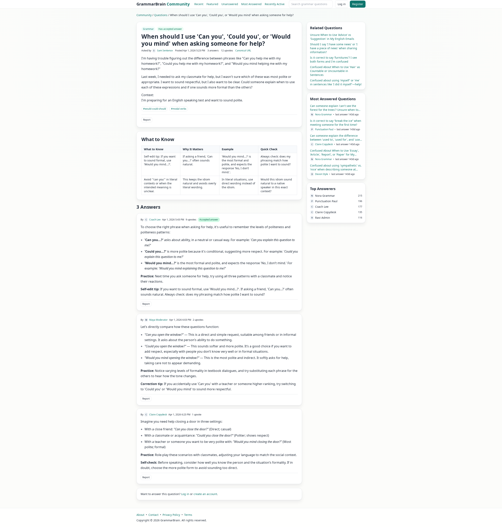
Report (146, 119)
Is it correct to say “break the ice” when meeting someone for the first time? (335, 123)
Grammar (148, 29)
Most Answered (251, 4)
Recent (198, 4)
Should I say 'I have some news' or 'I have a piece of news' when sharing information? (333, 48)
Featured (212, 4)
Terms (188, 515)
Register (357, 4)
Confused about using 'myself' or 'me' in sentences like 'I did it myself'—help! (336, 82)
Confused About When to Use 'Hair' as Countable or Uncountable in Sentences (335, 71)
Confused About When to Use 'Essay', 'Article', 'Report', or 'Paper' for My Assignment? (334, 153)
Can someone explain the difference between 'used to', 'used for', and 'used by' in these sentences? (336, 138)
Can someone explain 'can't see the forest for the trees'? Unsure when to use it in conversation (334, 108)
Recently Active (275, 4)
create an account (205, 494)
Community (144, 15)
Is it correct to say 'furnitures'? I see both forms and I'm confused (333, 59)
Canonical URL (243, 50)
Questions (160, 15)
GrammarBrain (163, 4)
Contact (153, 515)
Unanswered (229, 4)
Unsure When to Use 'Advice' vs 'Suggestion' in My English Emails (332, 37)
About (140, 515)
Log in (342, 4)
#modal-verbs (178, 108)
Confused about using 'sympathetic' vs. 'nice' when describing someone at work (336, 167)
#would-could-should (154, 108)
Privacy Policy (171, 515)
